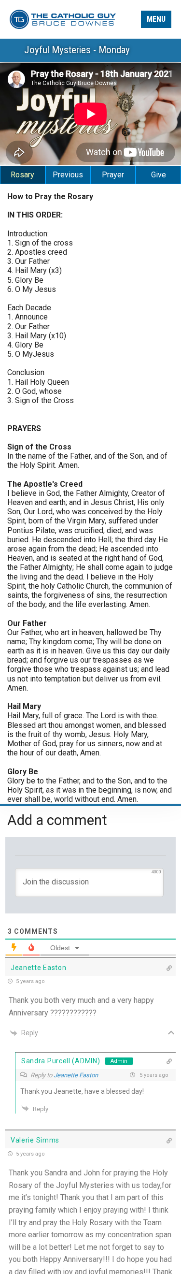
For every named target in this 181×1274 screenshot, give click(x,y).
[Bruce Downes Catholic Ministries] (63, 18)
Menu (156, 19)
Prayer (113, 174)
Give (158, 174)
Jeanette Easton (76, 1075)
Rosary (22, 174)
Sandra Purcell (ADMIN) (60, 1061)
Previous (68, 174)
